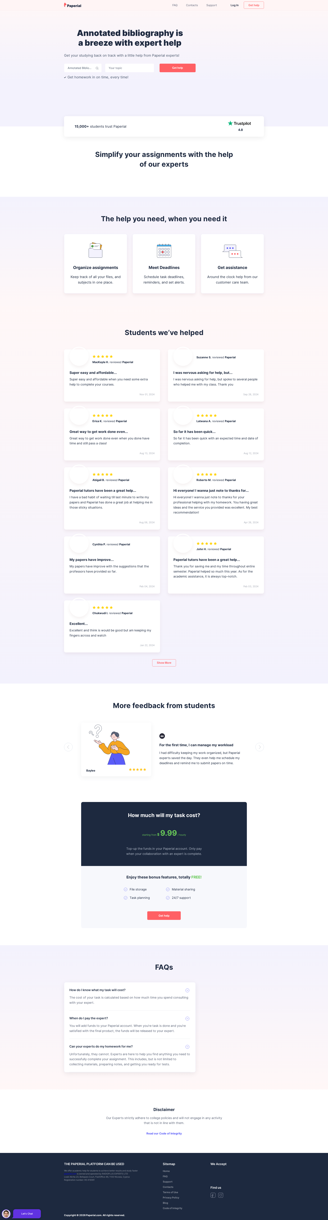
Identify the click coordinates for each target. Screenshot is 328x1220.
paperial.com (70, 1173)
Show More (164, 662)
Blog (165, 1202)
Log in (235, 5)
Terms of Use (170, 1192)
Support (211, 5)
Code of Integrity (172, 1208)
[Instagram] (220, 1195)
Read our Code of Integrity (164, 1133)
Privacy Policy (171, 1197)
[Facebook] (213, 1195)
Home (166, 1171)
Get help (177, 67)
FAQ (174, 5)
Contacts (192, 5)
